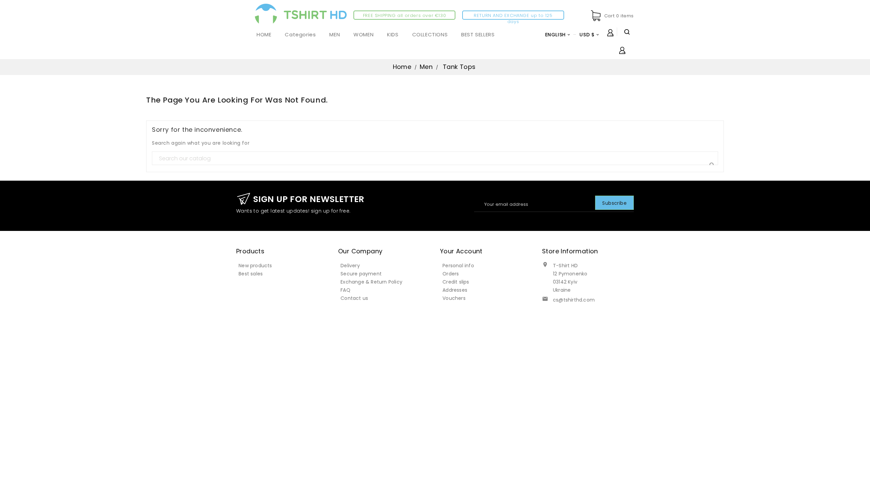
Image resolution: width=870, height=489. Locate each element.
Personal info (458, 265)
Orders (450, 273)
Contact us (354, 298)
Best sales (251, 273)
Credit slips (455, 281)
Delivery (350, 265)
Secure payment (361, 273)
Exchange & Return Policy (371, 281)
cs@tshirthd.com (574, 299)
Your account (461, 251)
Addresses (454, 290)
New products (255, 265)
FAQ (345, 290)
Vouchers (454, 298)
